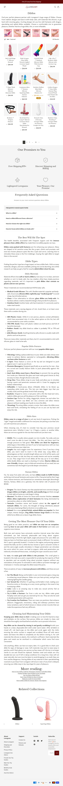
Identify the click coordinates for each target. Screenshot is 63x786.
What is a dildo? (11, 213)
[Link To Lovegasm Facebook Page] (38, 741)
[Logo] (31, 7)
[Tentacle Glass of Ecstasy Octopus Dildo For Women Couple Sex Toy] (38, 109)
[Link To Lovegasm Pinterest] (34, 744)
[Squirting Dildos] (45, 710)
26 (36, 142)
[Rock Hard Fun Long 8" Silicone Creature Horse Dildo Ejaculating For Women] (24, 109)
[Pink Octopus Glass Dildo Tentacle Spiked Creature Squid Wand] (24, 50)
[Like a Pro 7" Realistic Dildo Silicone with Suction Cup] (52, 50)
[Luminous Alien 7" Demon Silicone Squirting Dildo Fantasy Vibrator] (24, 78)
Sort (11, 39)
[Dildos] (17, 710)
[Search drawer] (55, 7)
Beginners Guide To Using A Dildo (31, 679)
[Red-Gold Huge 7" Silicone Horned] (10, 50)
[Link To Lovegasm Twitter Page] (41, 741)
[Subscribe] (56, 753)
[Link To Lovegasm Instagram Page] (34, 741)
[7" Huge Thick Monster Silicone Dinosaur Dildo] (10, 78)
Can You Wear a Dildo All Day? (31, 675)
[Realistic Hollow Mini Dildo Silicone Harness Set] (38, 78)
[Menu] (5, 7)
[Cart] (58, 7)
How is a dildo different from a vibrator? (19, 218)
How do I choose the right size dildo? (18, 224)
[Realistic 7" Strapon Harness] (10, 109)
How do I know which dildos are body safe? (20, 229)
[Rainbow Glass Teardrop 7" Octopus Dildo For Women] (52, 109)
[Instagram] (8, 33)
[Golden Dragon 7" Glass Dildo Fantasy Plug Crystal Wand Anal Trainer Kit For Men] (52, 78)
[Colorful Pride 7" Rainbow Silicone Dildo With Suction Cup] (38, 50)
